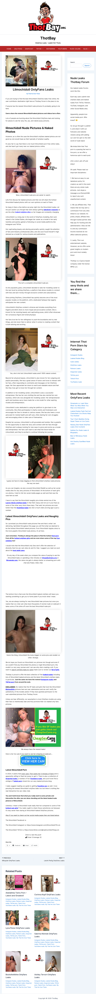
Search (72, 62)
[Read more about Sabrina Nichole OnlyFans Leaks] (47, 920)
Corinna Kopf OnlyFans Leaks (47, 894)
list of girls (55, 670)
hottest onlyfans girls (22, 538)
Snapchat (29, 49)
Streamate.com (12, 560)
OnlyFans (18, 49)
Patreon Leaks (20, 901)
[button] (42, 49)
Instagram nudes (47, 679)
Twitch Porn (21, 903)
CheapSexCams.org (49, 558)
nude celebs (74, 362)
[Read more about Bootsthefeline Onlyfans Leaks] (19, 961)
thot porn (55, 536)
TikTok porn (10, 682)
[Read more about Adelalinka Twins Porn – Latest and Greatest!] (19, 882)
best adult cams (19, 550)
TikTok (38, 49)
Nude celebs (75, 49)
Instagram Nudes (11, 899)
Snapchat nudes (49, 983)
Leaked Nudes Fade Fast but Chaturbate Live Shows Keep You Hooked (80, 413)
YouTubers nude (10, 905)
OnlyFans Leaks (10, 901)
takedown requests (51, 210)
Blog (85, 49)
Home (9, 49)
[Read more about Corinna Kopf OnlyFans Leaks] (47, 883)
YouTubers (62, 49)
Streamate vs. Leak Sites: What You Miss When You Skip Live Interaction (79, 405)
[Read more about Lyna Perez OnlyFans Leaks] (19, 918)
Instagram (50, 49)
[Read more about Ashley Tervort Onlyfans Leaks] (47, 961)
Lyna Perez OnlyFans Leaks (18, 928)
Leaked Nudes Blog (23, 899)
